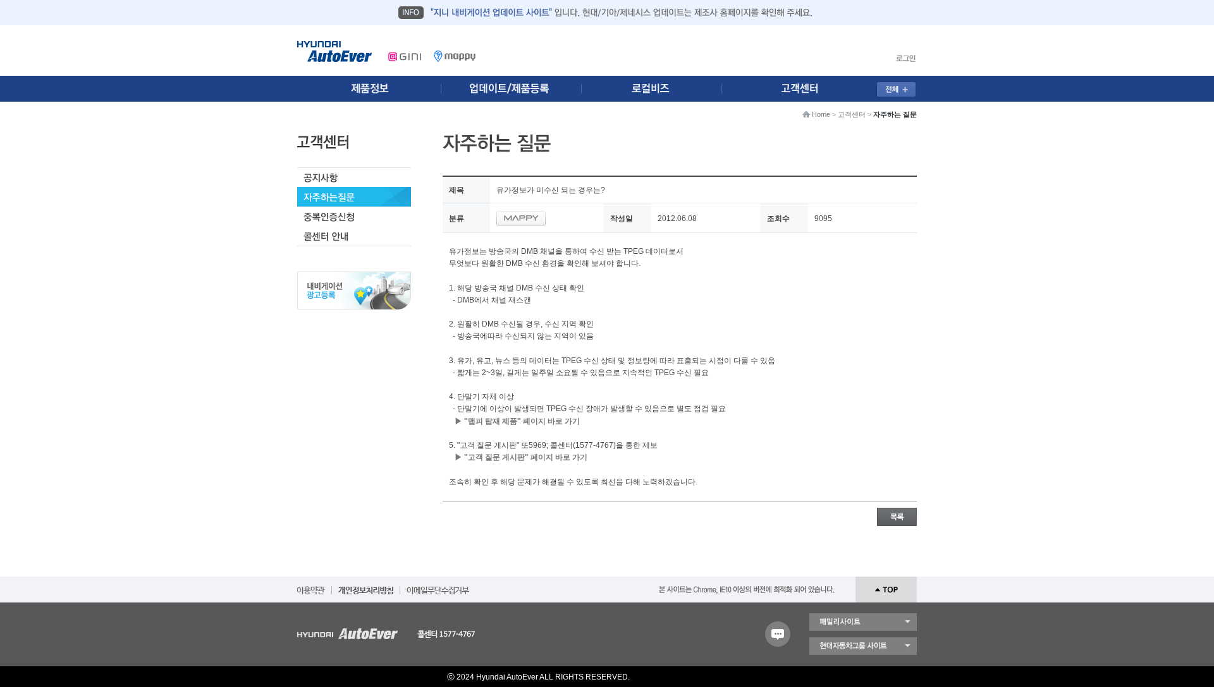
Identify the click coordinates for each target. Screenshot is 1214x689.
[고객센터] (804, 89)
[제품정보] (369, 89)
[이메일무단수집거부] (438, 586)
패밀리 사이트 (863, 622)
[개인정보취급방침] (365, 586)
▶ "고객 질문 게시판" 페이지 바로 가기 (521, 457)
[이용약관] (311, 586)
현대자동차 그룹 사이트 (863, 646)
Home (821, 114)
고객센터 (852, 114)
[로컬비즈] (659, 89)
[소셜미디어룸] (514, 89)
